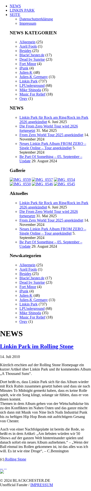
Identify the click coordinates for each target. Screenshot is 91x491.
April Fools (28, 46)
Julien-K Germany (33, 77)
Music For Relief (32, 94)
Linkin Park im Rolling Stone (37, 346)
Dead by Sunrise (32, 59)
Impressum (27, 23)
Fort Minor (27, 64)
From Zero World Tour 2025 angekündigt (51, 135)
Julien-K (26, 72)
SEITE (15, 15)
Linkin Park (28, 81)
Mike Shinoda (30, 90)
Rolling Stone (15, 459)
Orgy (23, 99)
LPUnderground (32, 85)
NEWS (15, 6)
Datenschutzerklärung (36, 19)
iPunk (23, 68)
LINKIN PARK (22, 10)
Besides (25, 51)
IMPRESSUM (41, 485)
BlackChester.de (31, 55)
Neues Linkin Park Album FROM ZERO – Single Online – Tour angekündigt (52, 145)
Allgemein (27, 42)
